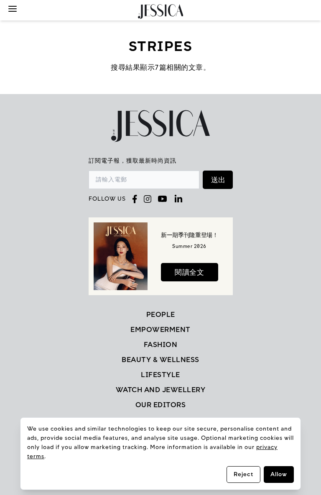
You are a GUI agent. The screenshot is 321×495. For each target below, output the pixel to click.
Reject (243, 474)
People (160, 314)
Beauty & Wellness (160, 359)
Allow (278, 474)
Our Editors (160, 405)
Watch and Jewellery (161, 389)
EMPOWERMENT (160, 329)
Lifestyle (160, 374)
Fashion (161, 344)
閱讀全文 (189, 272)
